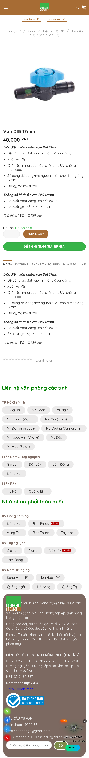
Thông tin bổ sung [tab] (46, 264)
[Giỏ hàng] (84, 7)
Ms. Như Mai (24, 228)
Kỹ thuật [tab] (21, 264)
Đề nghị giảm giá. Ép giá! (44, 246)
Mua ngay (35, 234)
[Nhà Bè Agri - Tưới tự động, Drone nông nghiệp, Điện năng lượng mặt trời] (44, 7)
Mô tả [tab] (7, 264)
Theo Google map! (20, 689)
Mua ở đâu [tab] (70, 264)
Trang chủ (14, 31)
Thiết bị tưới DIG (53, 31)
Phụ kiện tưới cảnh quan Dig (56, 33)
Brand (31, 31)
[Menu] (5, 7)
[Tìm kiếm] (77, 7)
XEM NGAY (72, 748)
